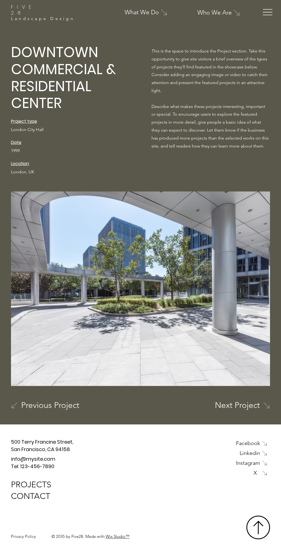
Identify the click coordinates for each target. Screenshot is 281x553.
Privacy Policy (23, 536)
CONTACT (30, 496)
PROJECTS (31, 485)
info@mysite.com (33, 458)
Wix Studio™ (118, 536)
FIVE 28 (23, 10)
